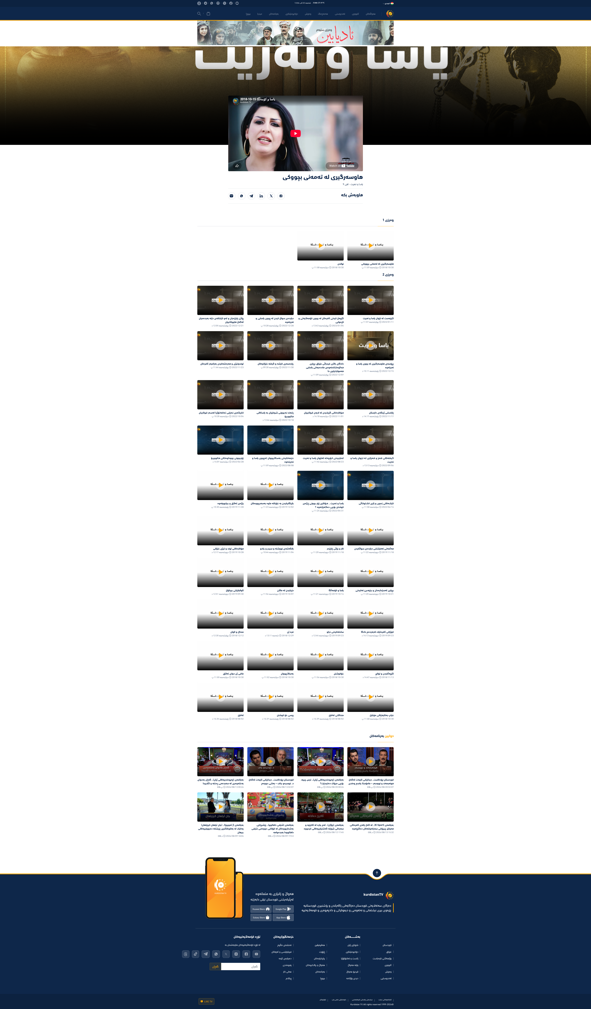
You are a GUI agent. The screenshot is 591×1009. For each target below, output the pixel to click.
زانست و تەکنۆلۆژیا (349, 958)
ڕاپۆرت (322, 951)
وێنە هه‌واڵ (353, 965)
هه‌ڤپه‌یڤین (320, 945)
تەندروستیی (386, 978)
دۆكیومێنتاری (291, 13)
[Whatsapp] (241, 196)
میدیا (259, 13)
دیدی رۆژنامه (352, 978)
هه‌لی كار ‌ (287, 971)
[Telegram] (251, 196)
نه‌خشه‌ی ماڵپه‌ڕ (284, 945)
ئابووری (355, 13)
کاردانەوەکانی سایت (385, 1000)
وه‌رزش (308, 13)
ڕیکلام (288, 978)
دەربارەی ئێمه (285, 958)
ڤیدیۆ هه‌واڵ (352, 971)
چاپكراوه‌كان (319, 958)
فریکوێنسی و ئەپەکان (281, 951)
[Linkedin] (261, 196)
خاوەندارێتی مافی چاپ (339, 1000)
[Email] (231, 196)
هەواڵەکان (371, 13)
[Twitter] (271, 196)
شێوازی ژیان (353, 945)
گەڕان (215, 966)
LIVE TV (208, 1001)
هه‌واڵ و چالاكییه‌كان (315, 965)
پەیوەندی (287, 965)
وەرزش (388, 971)
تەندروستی (340, 13)
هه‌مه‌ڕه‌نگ (323, 13)
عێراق (389, 951)
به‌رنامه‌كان (274, 13)
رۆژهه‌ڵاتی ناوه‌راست (382, 958)
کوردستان (387, 945)
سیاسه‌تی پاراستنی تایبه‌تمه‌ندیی (362, 1000)
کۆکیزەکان (323, 1000)
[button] (199, 14)
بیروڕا (248, 13)
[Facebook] (281, 196)
